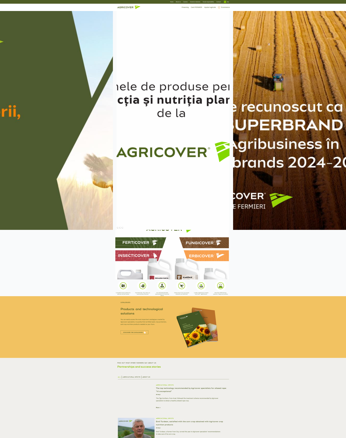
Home (171, 2)
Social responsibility (208, 2)
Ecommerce (225, 7)
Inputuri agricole (210, 7)
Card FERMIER (196, 7)
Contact (218, 2)
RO (228, 2)
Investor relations (195, 2)
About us (178, 2)
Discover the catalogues (133, 332)
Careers (185, 2)
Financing (185, 7)
